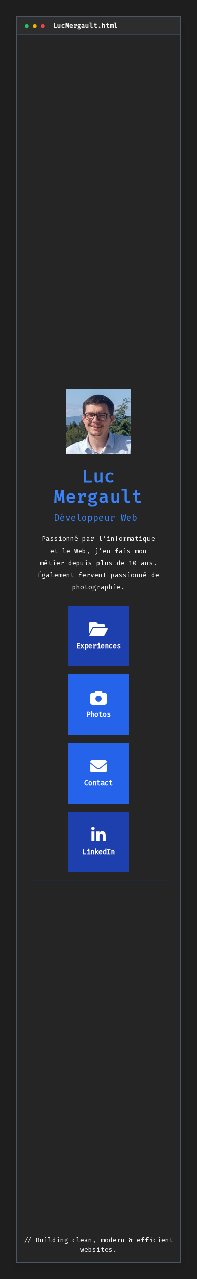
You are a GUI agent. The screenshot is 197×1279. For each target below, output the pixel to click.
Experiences (98, 646)
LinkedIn (98, 852)
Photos (98, 714)
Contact (98, 783)
